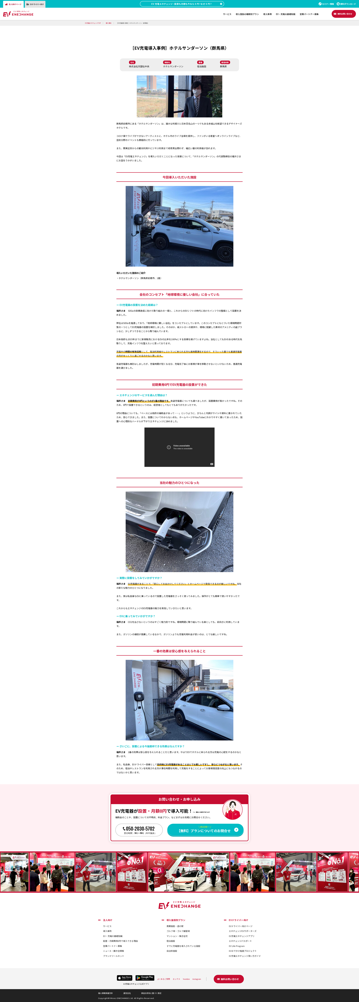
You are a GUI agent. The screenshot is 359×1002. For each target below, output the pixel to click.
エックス (176, 979)
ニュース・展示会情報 (113, 950)
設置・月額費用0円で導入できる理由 (120, 940)
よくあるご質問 (163, 979)
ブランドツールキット (113, 955)
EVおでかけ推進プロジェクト (243, 950)
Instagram (197, 979)
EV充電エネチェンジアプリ (242, 936)
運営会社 (127, 993)
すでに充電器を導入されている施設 (183, 945)
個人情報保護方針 (105, 993)
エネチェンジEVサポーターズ (242, 931)
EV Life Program (237, 945)
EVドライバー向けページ (240, 926)
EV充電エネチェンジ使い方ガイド (245, 955)
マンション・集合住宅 (177, 936)
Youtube (186, 979)
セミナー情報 (328, 4)
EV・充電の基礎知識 (112, 936)
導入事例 (107, 931)
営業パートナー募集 (112, 945)
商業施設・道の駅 (175, 926)
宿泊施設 (171, 940)
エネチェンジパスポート (240, 940)
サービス (107, 926)
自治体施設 (172, 950)
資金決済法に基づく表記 (151, 993)
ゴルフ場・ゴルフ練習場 (178, 931)
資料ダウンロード (348, 4)
